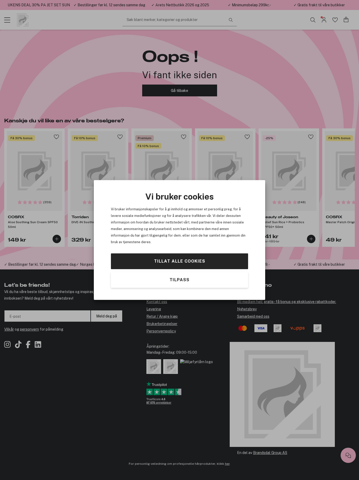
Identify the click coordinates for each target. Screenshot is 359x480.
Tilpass (179, 279)
